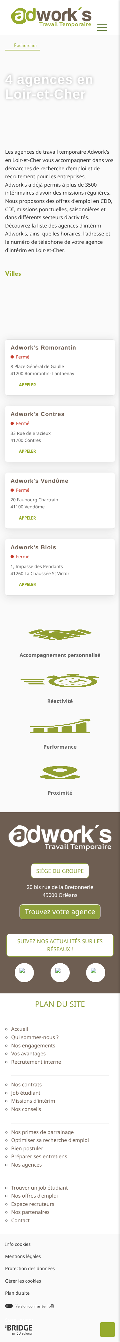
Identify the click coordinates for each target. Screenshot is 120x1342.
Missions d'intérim (33, 1100)
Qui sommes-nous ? (35, 1037)
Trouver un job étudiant (39, 1187)
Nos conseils (26, 1109)
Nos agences (26, 1164)
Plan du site (17, 1293)
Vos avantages (28, 1053)
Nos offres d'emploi (34, 1195)
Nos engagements (33, 1045)
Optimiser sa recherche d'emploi (50, 1140)
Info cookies (18, 1244)
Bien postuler (27, 1148)
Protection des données (30, 1269)
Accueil (19, 1028)
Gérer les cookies (23, 1281)
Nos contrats (26, 1084)
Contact (20, 1220)
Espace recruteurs (32, 1203)
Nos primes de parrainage (42, 1132)
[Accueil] (51, 17)
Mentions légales (23, 1257)
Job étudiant (25, 1092)
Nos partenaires (30, 1211)
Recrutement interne (36, 1061)
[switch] (29, 1306)
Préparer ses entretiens (39, 1156)
